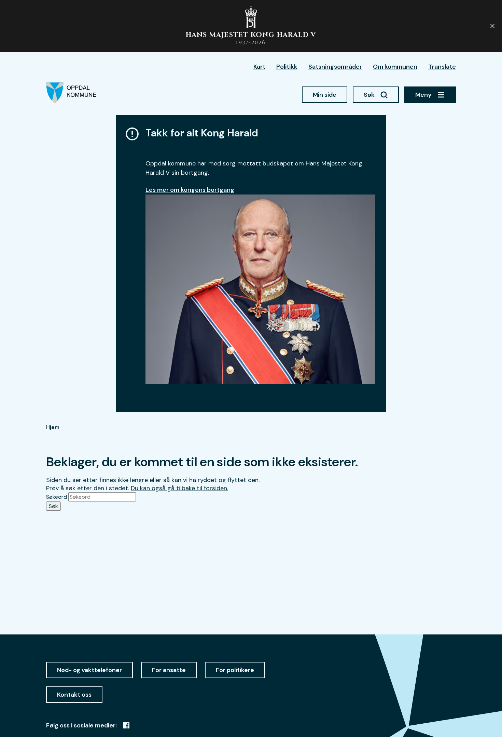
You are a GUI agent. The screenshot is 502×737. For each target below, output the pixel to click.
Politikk (286, 67)
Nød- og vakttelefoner (89, 670)
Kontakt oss (74, 695)
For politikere (235, 670)
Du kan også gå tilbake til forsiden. (179, 488)
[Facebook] (126, 725)
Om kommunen (395, 67)
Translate (442, 67)
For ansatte (169, 670)
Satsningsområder (335, 67)
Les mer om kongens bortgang (189, 190)
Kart (259, 67)
